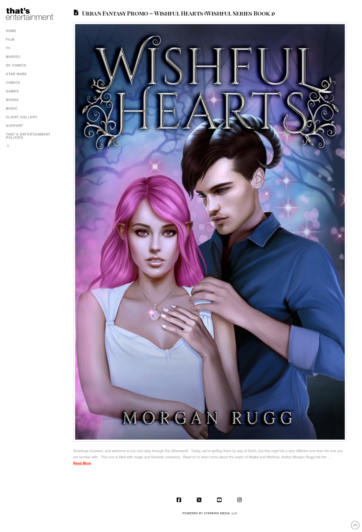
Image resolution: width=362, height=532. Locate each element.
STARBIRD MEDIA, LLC (220, 513)
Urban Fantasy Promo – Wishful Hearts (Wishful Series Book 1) (178, 13)
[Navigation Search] (29, 146)
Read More (82, 463)
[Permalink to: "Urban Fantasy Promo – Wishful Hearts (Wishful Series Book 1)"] (210, 232)
